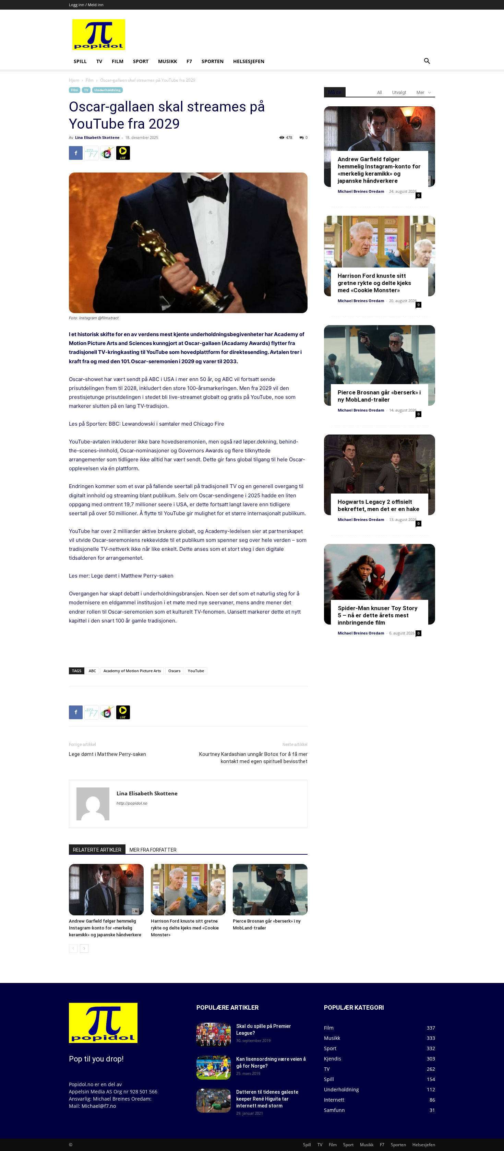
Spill (80, 61)
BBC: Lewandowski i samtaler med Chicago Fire (166, 423)
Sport (140, 61)
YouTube (196, 670)
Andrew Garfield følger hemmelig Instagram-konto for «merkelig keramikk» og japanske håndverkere (105, 927)
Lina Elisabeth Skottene (97, 137)
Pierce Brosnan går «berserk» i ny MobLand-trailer (379, 396)
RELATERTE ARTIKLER (97, 850)
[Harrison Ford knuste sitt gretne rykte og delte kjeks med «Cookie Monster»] (188, 889)
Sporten (213, 61)
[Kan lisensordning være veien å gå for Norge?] (213, 1068)
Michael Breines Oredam (361, 191)
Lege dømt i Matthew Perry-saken (132, 575)
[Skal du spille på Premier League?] (213, 1035)
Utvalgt (399, 92)
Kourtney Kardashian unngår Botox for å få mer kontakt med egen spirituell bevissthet (253, 757)
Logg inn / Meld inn (86, 4)
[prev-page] (73, 948)
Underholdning (107, 89)
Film (117, 61)
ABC (92, 670)
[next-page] (84, 948)
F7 (189, 61)
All (379, 92)
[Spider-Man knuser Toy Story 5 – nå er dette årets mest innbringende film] (379, 584)
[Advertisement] (304, 34)
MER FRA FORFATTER (153, 850)
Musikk (167, 61)
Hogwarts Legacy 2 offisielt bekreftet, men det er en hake (378, 505)
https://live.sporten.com (123, 153)
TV (99, 61)
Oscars (174, 670)
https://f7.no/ (91, 153)
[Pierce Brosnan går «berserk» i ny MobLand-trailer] (270, 889)
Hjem (74, 80)
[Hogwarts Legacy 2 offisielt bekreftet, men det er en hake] (379, 475)
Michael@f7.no (99, 1106)
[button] (427, 62)
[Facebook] (76, 153)
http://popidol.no (132, 803)
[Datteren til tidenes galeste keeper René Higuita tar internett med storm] (213, 1101)
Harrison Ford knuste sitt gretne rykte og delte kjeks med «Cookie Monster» (185, 927)
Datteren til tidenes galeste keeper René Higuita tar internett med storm (267, 1098)
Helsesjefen (248, 61)
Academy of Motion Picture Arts (132, 670)
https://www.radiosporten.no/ (107, 153)
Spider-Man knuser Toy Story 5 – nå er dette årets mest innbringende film (378, 615)
